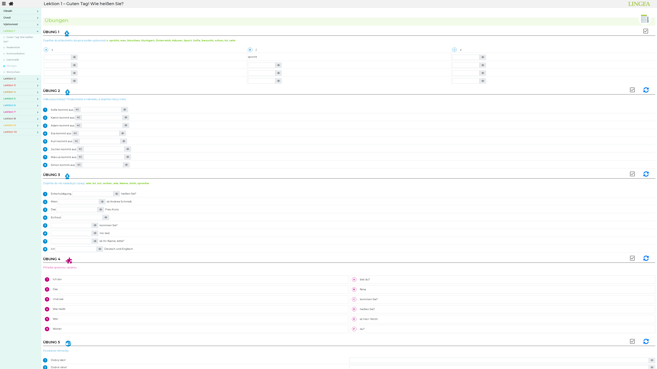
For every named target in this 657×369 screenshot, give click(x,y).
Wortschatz (13, 72)
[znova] (646, 90)
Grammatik (13, 59)
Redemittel (13, 47)
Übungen (12, 65)
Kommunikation (16, 53)
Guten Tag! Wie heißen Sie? (18, 39)
